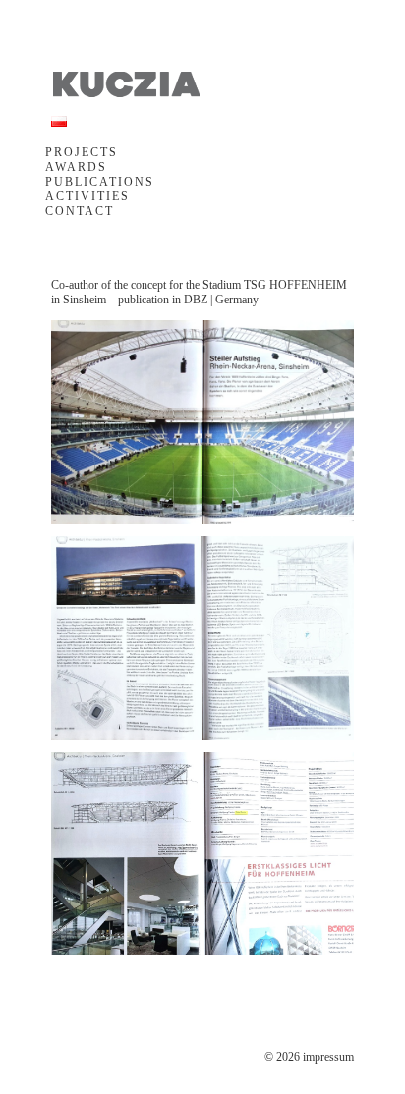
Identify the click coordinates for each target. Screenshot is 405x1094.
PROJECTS (81, 152)
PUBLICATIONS (99, 182)
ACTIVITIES (87, 196)
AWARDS (76, 167)
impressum (328, 1057)
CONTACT (79, 211)
